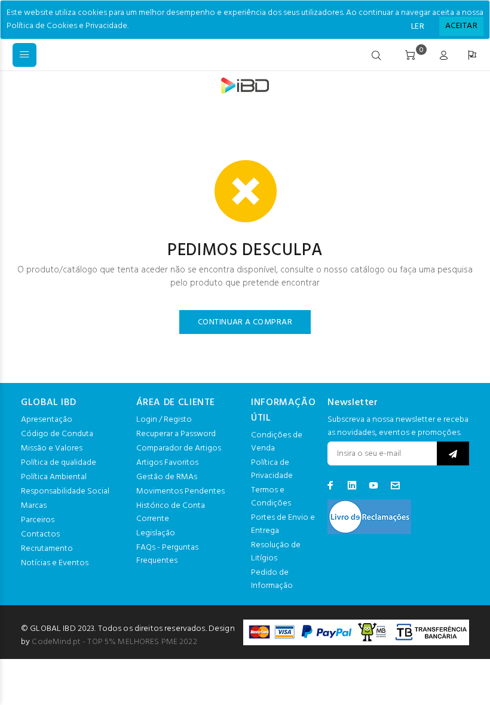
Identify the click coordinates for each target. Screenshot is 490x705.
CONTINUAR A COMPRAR (245, 322)
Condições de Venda (276, 441)
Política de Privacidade (272, 469)
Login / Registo (164, 420)
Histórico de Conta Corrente (170, 512)
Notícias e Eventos (54, 563)
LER (417, 26)
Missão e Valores (51, 448)
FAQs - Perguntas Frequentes (167, 554)
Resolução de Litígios (276, 551)
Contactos (40, 534)
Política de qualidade (58, 463)
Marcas (34, 506)
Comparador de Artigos (178, 448)
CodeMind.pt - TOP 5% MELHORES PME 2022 (114, 642)
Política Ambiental (54, 477)
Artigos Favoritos (167, 463)
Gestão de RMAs (166, 477)
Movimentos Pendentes (180, 491)
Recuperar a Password (176, 434)
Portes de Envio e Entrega (283, 524)
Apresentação (46, 420)
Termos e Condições (271, 496)
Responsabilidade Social (65, 491)
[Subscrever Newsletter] (453, 453)
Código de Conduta (57, 434)
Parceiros (37, 520)
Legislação (155, 533)
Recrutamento (47, 549)
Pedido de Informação (272, 579)
